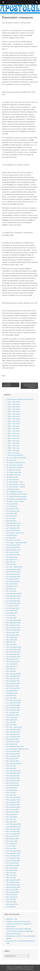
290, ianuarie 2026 (12, 889)
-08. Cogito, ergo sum (13, 474)
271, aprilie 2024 (11, 843)
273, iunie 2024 (11, 848)
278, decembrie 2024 (13, 860)
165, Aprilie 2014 (11, 586)
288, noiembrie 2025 (13, 885)
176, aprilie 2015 (11, 613)
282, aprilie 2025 (11, 870)
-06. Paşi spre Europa (13, 470)
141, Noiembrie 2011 (13, 528)
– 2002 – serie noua (12, 433)
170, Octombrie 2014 (13, 598)
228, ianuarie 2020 (12, 739)
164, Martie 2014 (11, 584)
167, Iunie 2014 (11, 591)
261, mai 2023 (11, 819)
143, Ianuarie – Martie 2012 (15, 533)
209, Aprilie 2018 (11, 693)
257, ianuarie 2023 (12, 809)
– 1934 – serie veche (13, 402)
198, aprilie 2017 (11, 666)
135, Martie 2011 (11, 513)
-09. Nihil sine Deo (12, 477)
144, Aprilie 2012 (11, 535)
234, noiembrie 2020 (13, 754)
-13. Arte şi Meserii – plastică (15, 487)
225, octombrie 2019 (13, 732)
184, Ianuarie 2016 (12, 632)
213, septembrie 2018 (13, 703)
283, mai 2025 (11, 873)
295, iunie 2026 (11, 902)
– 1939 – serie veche (13, 414)
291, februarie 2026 (12, 892)
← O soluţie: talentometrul (7, 384)
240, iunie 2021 (11, 768)
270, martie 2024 (11, 841)
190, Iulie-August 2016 (13, 647)
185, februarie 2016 (12, 635)
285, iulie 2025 (11, 877)
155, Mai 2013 (11, 562)
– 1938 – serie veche (13, 411)
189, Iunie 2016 (11, 644)
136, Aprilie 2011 (11, 516)
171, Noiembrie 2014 (13, 601)
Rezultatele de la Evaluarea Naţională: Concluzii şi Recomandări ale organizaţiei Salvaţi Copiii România (19, 931)
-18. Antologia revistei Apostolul (16, 499)
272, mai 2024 (11, 846)
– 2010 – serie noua (12, 453)
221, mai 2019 (11, 722)
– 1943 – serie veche (13, 423)
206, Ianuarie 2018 (12, 686)
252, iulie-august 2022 (13, 797)
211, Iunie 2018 (11, 698)
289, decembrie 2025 (13, 887)
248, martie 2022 (11, 788)
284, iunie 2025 (11, 875)
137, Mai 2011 (10, 518)
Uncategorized (11, 907)
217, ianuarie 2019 (12, 712)
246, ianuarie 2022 (12, 783)
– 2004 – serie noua (12, 438)
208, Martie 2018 (11, 690)
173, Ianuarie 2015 (12, 606)
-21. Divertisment (11, 506)
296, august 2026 (12, 904)
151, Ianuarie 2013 (12, 552)
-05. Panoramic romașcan (9, 14)
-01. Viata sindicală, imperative (16, 457)
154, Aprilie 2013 (11, 559)
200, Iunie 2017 (11, 671)
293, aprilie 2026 (11, 897)
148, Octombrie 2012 (13, 545)
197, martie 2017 (11, 664)
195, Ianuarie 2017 (12, 659)
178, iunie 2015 (11, 618)
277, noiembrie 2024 (13, 858)
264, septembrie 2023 (13, 826)
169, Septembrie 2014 (13, 596)
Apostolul (19, 967)
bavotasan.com (28, 969)
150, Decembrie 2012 (13, 550)
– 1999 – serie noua (12, 426)
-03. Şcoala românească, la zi (16, 462)
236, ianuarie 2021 (12, 758)
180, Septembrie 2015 (13, 622)
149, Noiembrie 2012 (13, 547)
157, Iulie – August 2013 (14, 567)
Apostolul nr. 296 (11, 919)
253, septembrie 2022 (13, 800)
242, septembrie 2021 (13, 773)
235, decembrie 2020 (13, 756)
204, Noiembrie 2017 (13, 681)
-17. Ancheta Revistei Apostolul (16, 496)
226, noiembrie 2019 (13, 734)
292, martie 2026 (11, 894)
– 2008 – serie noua (12, 448)
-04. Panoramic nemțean (14, 465)
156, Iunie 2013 (11, 564)
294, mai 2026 (11, 899)
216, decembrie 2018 (13, 710)
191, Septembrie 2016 (13, 649)
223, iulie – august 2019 (14, 727)
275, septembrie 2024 (13, 853)
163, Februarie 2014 (13, 581)
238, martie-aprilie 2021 (14, 763)
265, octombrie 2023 (13, 829)
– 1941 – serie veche (13, 419)
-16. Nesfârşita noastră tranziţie (16, 494)
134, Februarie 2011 (12, 511)
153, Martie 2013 (11, 557)
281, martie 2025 (11, 868)
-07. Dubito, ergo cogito (14, 472)
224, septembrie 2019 (13, 729)
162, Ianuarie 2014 (12, 579)
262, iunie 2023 (11, 822)
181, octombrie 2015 (13, 625)
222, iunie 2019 (11, 724)
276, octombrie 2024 (13, 855)
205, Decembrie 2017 (13, 683)
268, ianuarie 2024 (12, 836)
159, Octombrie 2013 (13, 572)
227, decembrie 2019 (13, 737)
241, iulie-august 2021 (13, 771)
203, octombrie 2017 (13, 678)
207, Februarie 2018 (13, 688)
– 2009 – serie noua (12, 450)
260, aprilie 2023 (11, 817)
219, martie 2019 (11, 717)
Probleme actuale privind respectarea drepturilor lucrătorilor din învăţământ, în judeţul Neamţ (19, 924)
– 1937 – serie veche (13, 409)
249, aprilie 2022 (11, 790)
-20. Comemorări (11, 504)
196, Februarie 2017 (13, 661)
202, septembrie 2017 (13, 676)
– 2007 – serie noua (12, 445)
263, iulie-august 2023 (13, 824)
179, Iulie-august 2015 (13, 620)
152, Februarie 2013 (13, 555)
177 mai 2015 (10, 615)
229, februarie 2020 (12, 741)
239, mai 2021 (11, 766)
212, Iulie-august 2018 (13, 700)
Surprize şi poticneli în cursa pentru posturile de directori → (30, 385)
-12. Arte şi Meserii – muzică (15, 484)
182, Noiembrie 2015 (13, 627)
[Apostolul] (20, 9)
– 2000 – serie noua (12, 428)
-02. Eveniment (11, 460)
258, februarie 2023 (12, 812)
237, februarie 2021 (12, 761)
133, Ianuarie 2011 (12, 508)
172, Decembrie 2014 (13, 603)
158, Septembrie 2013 (13, 569)
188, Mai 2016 (11, 642)
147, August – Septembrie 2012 (16, 542)
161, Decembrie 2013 (13, 576)
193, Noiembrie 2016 (13, 654)
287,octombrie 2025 (12, 882)
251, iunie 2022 (11, 795)
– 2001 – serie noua (12, 431)
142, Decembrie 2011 (13, 530)
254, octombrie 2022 (13, 802)
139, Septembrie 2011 (13, 523)
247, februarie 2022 (12, 785)
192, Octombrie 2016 (23, 14)
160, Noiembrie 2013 (13, 574)
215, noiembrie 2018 (13, 707)
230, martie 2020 (11, 744)
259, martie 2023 (11, 814)
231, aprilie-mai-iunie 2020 (15, 746)
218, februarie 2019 (12, 715)
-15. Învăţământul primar (14, 491)
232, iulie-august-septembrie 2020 (17, 749)
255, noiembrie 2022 (13, 805)
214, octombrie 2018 (13, 705)
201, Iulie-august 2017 (13, 674)
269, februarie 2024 (12, 839)
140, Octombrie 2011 (13, 525)
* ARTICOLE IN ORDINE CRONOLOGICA (19, 399)
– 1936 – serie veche (13, 407)
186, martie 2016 (11, 637)
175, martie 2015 (11, 610)
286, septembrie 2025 (13, 880)
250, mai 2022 (11, 792)
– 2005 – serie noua (12, 441)
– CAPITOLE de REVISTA (14, 455)
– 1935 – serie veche (13, 404)
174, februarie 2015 (12, 608)
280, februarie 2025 (12, 865)
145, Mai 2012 (11, 538)
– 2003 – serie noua (12, 436)
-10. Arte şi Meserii (12, 479)
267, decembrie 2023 (13, 834)
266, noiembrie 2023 (13, 831)
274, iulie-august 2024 (13, 851)
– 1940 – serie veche (13, 416)
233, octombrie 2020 (13, 751)
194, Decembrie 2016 (13, 656)
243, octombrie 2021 (13, 775)
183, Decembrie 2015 (13, 630)
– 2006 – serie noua (12, 443)
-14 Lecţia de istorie (12, 489)
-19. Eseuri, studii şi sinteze (15, 501)
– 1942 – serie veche (13, 421)
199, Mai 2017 (11, 669)
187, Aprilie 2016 (11, 640)
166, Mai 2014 (11, 589)
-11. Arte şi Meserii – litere (14, 482)
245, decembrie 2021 (13, 780)
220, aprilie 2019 (11, 720)
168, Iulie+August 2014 (13, 593)
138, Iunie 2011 (11, 521)
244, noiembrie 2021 (13, 778)
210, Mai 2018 (11, 695)
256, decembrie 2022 (13, 807)
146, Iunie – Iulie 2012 (13, 540)
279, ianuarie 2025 (12, 863)
